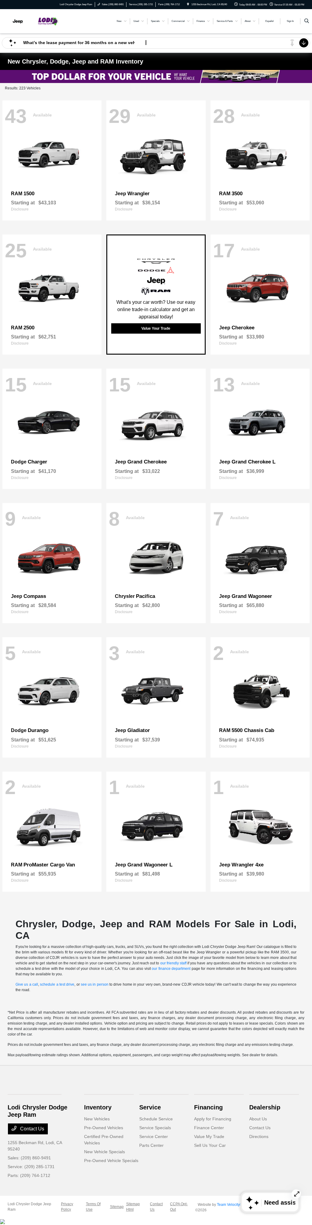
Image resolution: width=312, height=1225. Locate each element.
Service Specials (155, 1127)
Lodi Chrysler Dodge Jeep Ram (29, 1207)
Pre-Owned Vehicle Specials (111, 1160)
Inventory (98, 1107)
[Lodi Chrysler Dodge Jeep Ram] (35, 20)
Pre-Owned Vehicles (103, 1127)
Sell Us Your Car (210, 1145)
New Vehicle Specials (104, 1151)
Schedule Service (156, 1118)
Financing (208, 1107)
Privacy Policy (67, 1207)
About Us (258, 1118)
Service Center (153, 1136)
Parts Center (151, 1145)
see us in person (94, 984)
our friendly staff (173, 963)
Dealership (264, 1107)
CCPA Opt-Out (179, 1207)
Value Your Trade (155, 328)
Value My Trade (209, 1136)
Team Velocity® (230, 1204)
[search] (306, 21)
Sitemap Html (133, 1207)
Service (150, 1107)
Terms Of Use (93, 1207)
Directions (258, 1136)
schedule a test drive (57, 984)
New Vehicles (97, 1118)
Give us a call (27, 984)
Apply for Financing (212, 1118)
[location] (188, 4)
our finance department (171, 968)
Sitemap (117, 1207)
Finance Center (209, 1127)
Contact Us (31, 1128)
